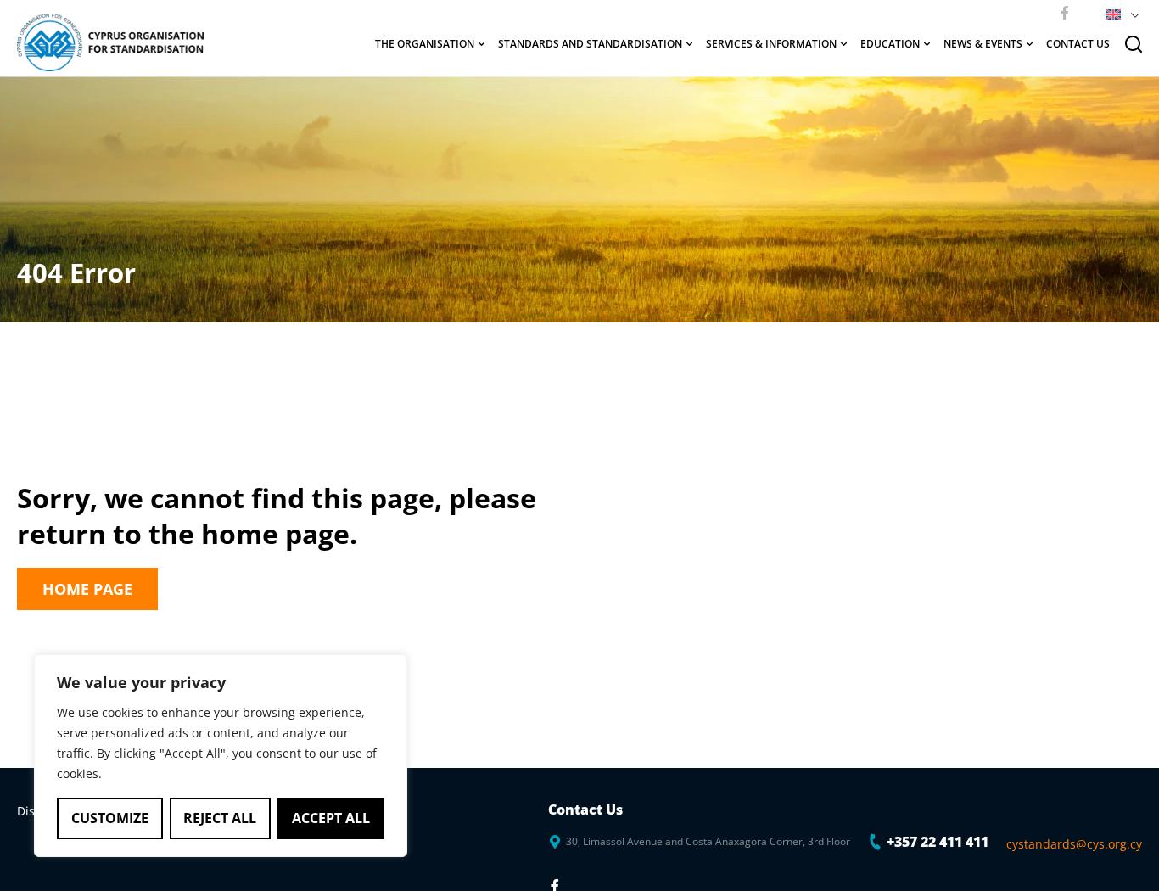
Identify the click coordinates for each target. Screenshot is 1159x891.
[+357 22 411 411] (875, 842)
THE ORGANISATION (424, 43)
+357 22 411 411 (937, 841)
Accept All (331, 818)
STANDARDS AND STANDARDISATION (590, 43)
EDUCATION (890, 43)
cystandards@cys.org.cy (1074, 844)
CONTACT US (1078, 43)
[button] (1119, 12)
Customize (109, 818)
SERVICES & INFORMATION (771, 43)
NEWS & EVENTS (982, 43)
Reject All (219, 818)
